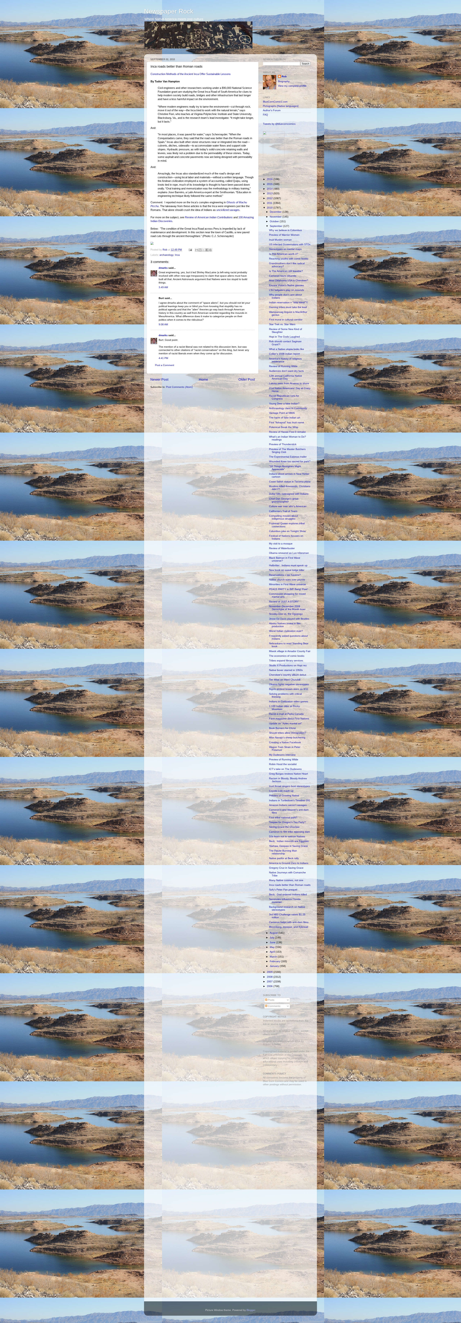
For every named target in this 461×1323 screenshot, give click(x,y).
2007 (270, 981)
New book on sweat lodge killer (286, 570)
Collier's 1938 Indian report (284, 354)
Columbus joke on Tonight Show (287, 531)
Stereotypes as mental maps (285, 249)
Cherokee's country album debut (287, 674)
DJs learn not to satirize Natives (287, 836)
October (275, 221)
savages (234, 210)
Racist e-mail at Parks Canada (286, 714)
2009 (270, 972)
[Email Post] (190, 249)
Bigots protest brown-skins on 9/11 (288, 689)
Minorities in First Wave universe (287, 584)
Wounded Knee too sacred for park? (289, 461)
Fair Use (268, 1054)
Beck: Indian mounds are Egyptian (289, 841)
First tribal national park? (283, 817)
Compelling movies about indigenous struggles (283, 517)
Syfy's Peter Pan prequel (283, 889)
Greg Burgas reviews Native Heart (288, 773)
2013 (270, 193)
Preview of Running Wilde (283, 759)
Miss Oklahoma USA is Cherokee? (288, 280)
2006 (270, 986)
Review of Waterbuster (282, 548)
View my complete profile (292, 86)
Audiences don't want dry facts (286, 371)
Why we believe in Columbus (285, 230)
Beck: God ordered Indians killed (288, 894)
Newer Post (159, 379)
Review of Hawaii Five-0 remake (287, 432)
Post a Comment (164, 365)
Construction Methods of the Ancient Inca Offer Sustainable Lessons (191, 74)
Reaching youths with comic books (288, 258)
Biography (284, 81)
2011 (270, 203)
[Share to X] (203, 250)
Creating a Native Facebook (285, 742)
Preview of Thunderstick (282, 444)
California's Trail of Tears (283, 511)
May (272, 947)
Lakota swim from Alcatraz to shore (289, 383)
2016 (270, 179)
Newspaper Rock (168, 11)
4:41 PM (163, 358)
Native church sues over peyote (287, 579)
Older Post (246, 379)
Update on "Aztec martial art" (285, 723)
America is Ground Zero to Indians (288, 863)
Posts (270, 1000)
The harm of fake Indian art (284, 417)
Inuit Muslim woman (280, 239)
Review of (209, 217)
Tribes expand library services (286, 660)
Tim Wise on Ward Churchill (284, 679)
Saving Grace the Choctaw (284, 827)
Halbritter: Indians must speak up (288, 565)
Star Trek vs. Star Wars (282, 324)
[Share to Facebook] (207, 250)
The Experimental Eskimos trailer (288, 456)
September (276, 226)
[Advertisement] (285, 1114)
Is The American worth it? (283, 254)
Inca (177, 255)
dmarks (163, 268)
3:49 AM (163, 287)
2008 (270, 977)
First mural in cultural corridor (286, 319)
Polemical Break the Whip (283, 427)
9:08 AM (163, 324)
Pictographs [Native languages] (280, 106)
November (276, 216)
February (275, 961)
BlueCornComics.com (275, 101)
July (272, 937)
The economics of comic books (286, 656)
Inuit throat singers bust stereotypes (289, 786)
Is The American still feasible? (286, 271)
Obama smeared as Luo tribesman (289, 553)
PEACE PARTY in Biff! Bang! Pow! (288, 589)
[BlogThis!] (200, 250)
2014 (270, 188)
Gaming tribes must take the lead (288, 307)
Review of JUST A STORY (284, 601)
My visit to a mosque (280, 543)
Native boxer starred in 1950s (286, 670)
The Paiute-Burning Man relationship (283, 852)
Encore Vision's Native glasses (286, 285)
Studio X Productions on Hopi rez (288, 665)
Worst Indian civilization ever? (286, 631)
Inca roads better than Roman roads (289, 885)
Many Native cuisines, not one (286, 880)
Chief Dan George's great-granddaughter (284, 500)
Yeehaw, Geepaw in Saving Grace (288, 846)
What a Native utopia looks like (286, 349)
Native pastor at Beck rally (284, 858)
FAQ (265, 114)
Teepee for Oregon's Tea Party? (287, 822)
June (273, 942)
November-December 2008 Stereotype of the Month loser (287, 608)
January (275, 966)
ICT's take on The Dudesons (285, 769)
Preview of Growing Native (284, 795)
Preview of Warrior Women (284, 235)
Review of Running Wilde (283, 366)
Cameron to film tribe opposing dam (289, 831)
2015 (270, 184)
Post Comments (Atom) (179, 387)
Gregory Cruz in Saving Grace (286, 868)
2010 (270, 207)
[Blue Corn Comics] (274, 166)
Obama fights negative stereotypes (289, 684)
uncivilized (222, 210)
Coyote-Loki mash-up (281, 791)
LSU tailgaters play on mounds (286, 290)
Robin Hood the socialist (283, 764)
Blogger (251, 1310)
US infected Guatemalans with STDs (289, 244)
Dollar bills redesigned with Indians (288, 494)
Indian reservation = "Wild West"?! (288, 302)
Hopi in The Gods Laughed (284, 336)
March (274, 956)
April (273, 951)
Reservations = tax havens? (285, 575)
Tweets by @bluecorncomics (279, 124)
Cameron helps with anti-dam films (288, 922)
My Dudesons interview (282, 755)
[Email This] (196, 250)
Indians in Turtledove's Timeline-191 (289, 800)
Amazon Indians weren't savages (288, 805)
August (274, 933)
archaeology (166, 255)
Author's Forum (272, 110)
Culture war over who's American (287, 506)
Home (203, 379)
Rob (165, 249)
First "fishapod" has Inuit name (286, 422)
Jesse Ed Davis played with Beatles (289, 618)
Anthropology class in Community (288, 408)
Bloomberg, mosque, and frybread (288, 927)
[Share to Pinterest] (210, 250)
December (276, 211)
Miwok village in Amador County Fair (289, 651)
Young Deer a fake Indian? (284, 403)
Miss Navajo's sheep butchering (287, 737)
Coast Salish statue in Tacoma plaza (289, 481)
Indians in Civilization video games (288, 701)
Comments (273, 1006)
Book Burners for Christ (282, 728)
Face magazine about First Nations (289, 718)
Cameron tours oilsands (282, 275)
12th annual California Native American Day (285, 377)
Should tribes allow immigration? (287, 733)
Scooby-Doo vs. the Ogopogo (286, 614)
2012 (270, 198)
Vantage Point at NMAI (282, 413)
